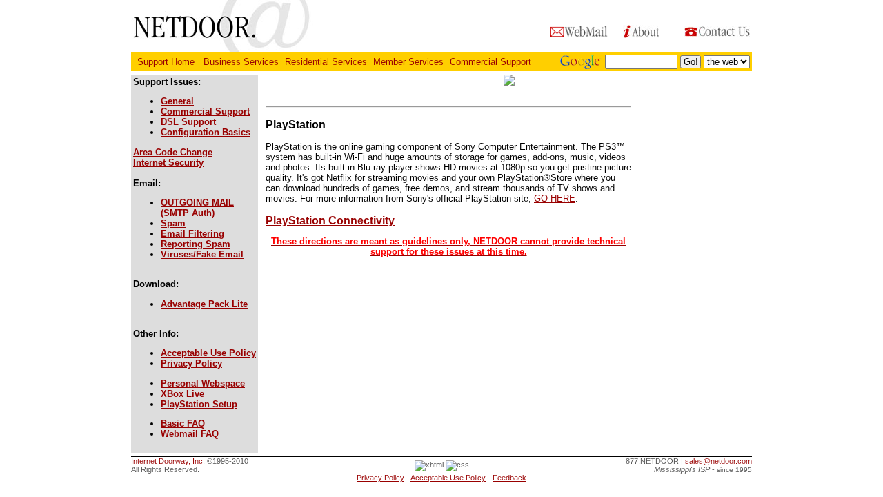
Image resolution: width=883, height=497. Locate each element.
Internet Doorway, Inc (167, 461)
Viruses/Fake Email (202, 254)
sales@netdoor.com (718, 461)
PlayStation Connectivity (446, 236)
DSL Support (188, 122)
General (177, 101)
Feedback (509, 478)
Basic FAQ (183, 423)
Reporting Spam (195, 244)
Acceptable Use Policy (208, 353)
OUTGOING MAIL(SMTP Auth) (197, 207)
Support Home (167, 62)
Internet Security (168, 162)
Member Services (408, 62)
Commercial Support (492, 62)
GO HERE (554, 198)
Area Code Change (172, 152)
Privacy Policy (191, 363)
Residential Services (326, 62)
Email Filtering (192, 233)
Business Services (241, 62)
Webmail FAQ (190, 434)
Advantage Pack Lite (204, 304)
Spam (173, 223)
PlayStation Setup (199, 404)
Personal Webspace (203, 383)
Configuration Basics (205, 132)
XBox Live (182, 394)
